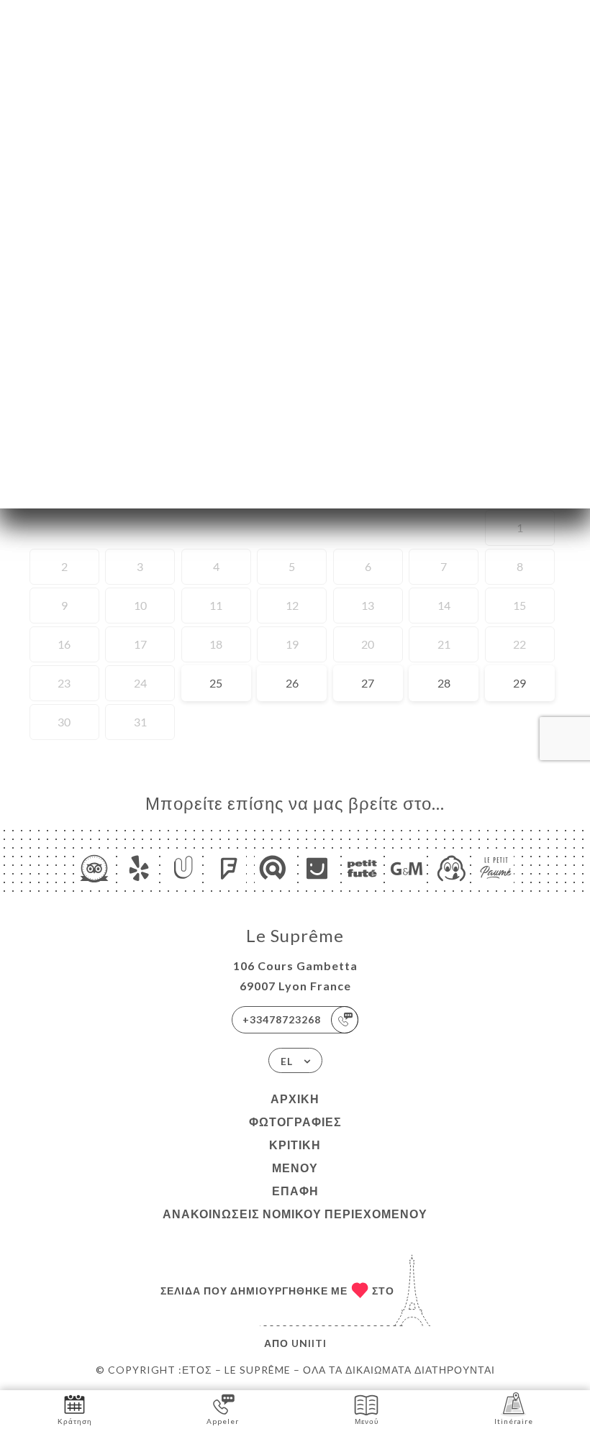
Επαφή (295, 1190)
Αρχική (295, 1098)
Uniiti (309, 1343)
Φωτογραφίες (295, 1121)
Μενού (295, 1167)
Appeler (222, 1421)
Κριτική (295, 1144)
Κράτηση (75, 1421)
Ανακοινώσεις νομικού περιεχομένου (295, 1213)
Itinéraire (513, 1421)
